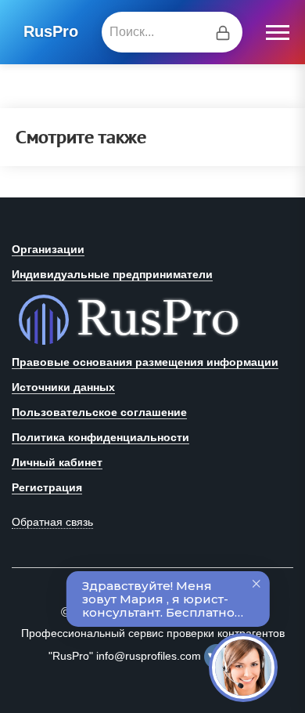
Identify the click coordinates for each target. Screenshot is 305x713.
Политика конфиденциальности (100, 437)
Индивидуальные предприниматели (112, 274)
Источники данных (63, 387)
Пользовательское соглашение (99, 412)
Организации (48, 249)
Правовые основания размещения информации (145, 362)
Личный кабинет (57, 462)
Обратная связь (52, 522)
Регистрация (47, 487)
